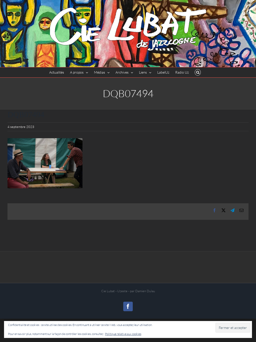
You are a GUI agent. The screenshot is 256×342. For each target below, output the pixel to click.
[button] (198, 72)
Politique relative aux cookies (123, 334)
